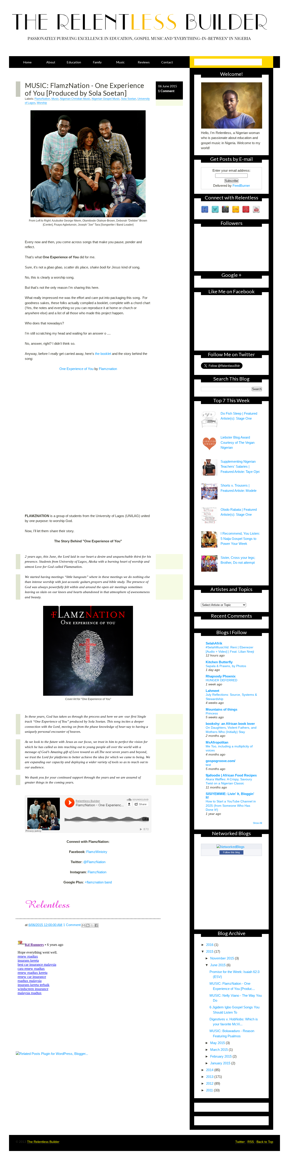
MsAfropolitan (217, 742)
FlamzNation (42, 98)
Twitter (240, 1142)
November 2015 (222, 958)
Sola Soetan (128, 98)
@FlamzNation (94, 862)
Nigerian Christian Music (75, 98)
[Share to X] (92, 925)
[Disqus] (99, 993)
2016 (210, 945)
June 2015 (218, 965)
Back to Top (264, 1142)
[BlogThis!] (88, 925)
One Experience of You (76, 369)
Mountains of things (221, 709)
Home (27, 62)
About (50, 62)
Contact (167, 62)
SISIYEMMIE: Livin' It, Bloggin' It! (230, 795)
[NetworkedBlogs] (231, 847)
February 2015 (221, 1056)
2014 (210, 1070)
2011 (210, 1090)
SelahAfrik (214, 643)
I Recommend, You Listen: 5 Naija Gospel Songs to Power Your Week (240, 538)
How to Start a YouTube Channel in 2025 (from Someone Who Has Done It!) (231, 805)
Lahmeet (212, 691)
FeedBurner (241, 185)
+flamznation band (98, 882)
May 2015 (218, 1043)
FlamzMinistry (96, 852)
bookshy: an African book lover (230, 724)
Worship (42, 102)
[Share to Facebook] (96, 925)
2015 (210, 951)
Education (74, 62)
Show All (257, 823)
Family (97, 62)
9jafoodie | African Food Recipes (231, 775)
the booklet (103, 354)
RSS (251, 1142)
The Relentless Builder (43, 1142)
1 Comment (166, 91)
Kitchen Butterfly (219, 662)
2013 (210, 1077)
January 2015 (220, 1063)
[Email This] (83, 925)
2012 (210, 1083)
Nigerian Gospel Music (106, 98)
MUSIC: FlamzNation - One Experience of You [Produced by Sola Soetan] (84, 89)
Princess (212, 713)
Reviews (144, 62)
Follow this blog (231, 852)
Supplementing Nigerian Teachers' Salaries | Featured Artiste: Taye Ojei (240, 467)
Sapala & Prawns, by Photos (226, 666)
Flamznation (108, 369)
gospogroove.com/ (220, 761)
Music (120, 62)
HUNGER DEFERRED (221, 680)
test (208, 765)
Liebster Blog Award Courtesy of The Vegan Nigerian (237, 442)
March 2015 (219, 1049)
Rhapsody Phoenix (220, 676)
